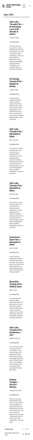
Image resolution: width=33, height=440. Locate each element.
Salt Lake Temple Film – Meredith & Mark (16, 133)
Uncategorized (14, 42)
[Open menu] (30, 6)
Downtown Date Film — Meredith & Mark (15, 241)
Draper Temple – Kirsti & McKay (13, 383)
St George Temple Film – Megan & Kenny (16, 82)
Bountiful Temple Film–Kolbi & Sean (16, 284)
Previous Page (9, 429)
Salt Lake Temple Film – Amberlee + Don (16, 331)
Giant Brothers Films (13, 6)
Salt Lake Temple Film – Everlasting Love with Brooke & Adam (16, 28)
